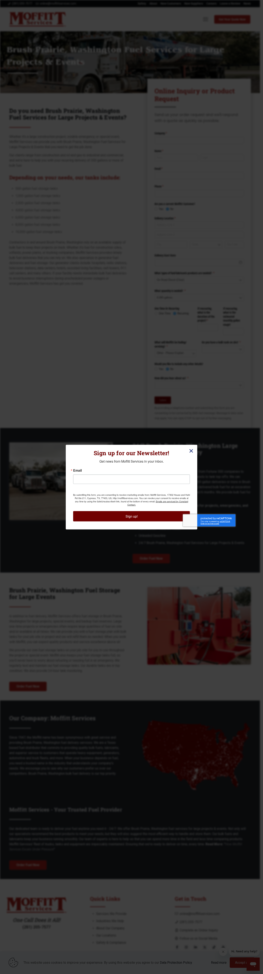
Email (77, 470)
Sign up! (132, 516)
